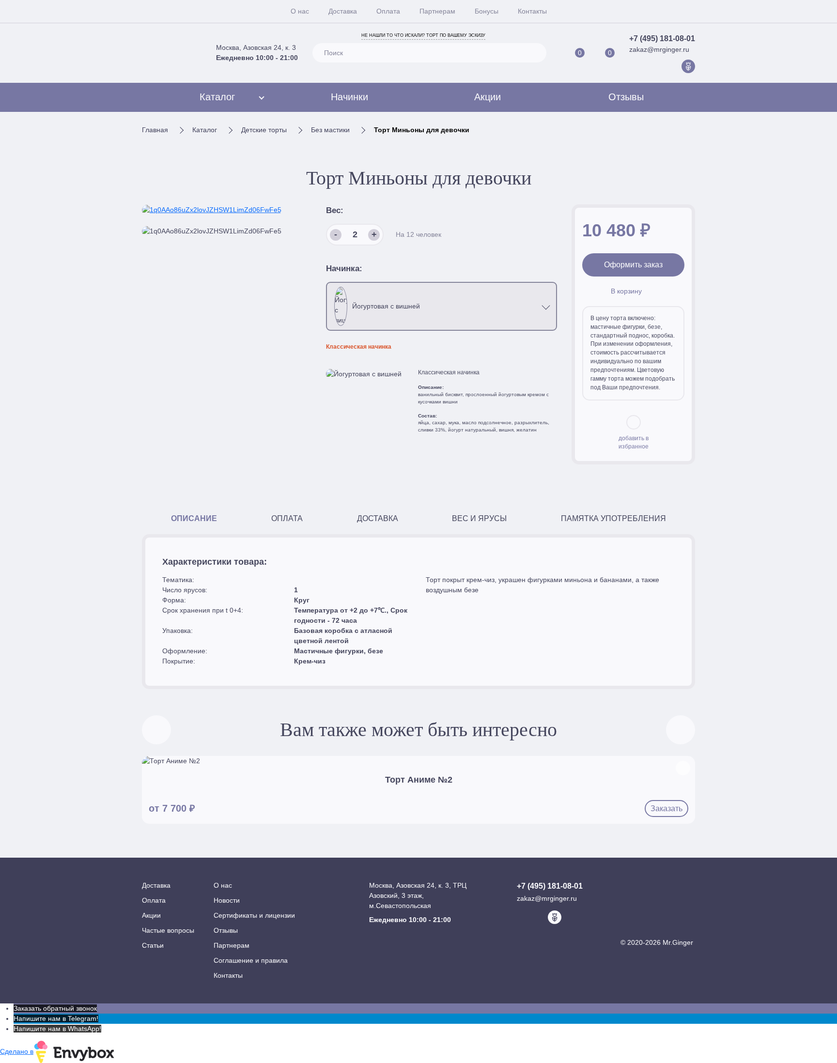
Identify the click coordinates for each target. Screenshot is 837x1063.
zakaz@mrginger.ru (659, 49)
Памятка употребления (613, 518)
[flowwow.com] (688, 66)
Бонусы (486, 11)
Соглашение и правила (251, 960)
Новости (227, 900)
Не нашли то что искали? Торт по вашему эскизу (423, 35)
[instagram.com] (673, 66)
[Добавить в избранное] (683, 768)
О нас (300, 11)
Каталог (217, 97)
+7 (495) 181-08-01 (662, 38)
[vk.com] (658, 66)
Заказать (666, 808)
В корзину (626, 291)
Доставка (342, 11)
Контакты (532, 11)
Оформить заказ (633, 265)
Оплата (388, 11)
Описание (194, 518)
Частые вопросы (168, 930)
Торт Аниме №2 (418, 780)
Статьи (153, 945)
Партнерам (437, 11)
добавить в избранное (634, 442)
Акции (487, 97)
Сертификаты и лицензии (254, 915)
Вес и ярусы (479, 518)
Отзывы (626, 97)
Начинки (349, 97)
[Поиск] (534, 52)
